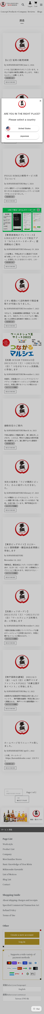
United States (24, 128)
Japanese (24, 136)
